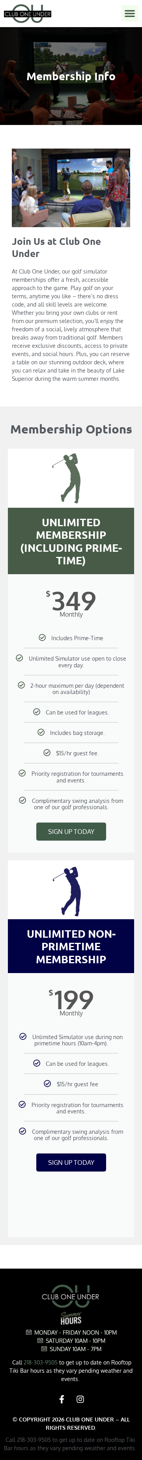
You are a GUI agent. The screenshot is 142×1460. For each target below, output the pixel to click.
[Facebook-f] (62, 1399)
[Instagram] (80, 1399)
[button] (129, 13)
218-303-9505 (41, 1362)
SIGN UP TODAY (71, 832)
